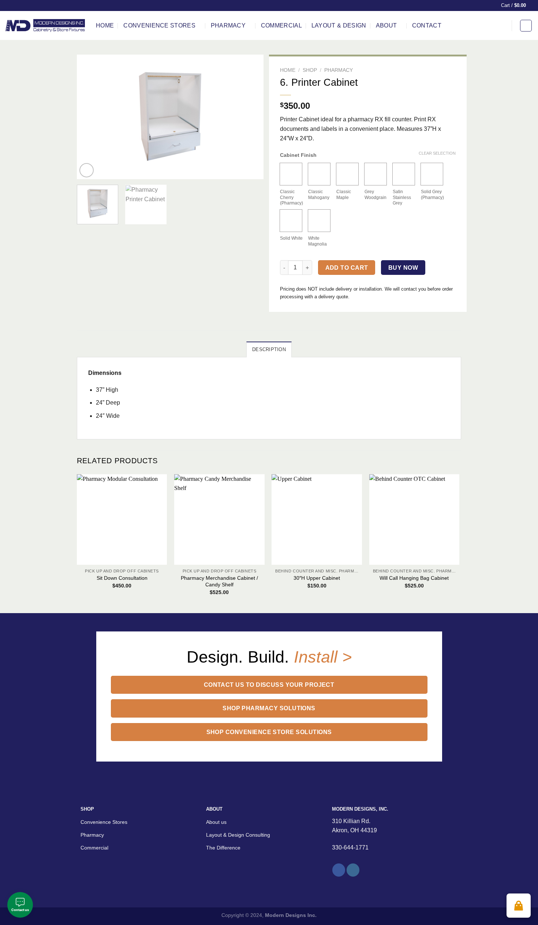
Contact (426, 25)
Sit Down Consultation (122, 578)
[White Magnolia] (319, 221)
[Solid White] (291, 221)
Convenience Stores (159, 25)
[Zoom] (86, 170)
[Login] (526, 26)
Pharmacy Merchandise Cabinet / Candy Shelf (219, 581)
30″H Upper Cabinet (317, 578)
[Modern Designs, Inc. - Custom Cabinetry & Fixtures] (45, 25)
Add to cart (346, 268)
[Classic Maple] (347, 174)
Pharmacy (228, 25)
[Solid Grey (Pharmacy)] (432, 174)
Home (105, 25)
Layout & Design (338, 25)
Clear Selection (437, 153)
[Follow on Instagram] (353, 870)
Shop (310, 70)
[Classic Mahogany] (319, 174)
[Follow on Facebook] (338, 870)
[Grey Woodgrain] (375, 174)
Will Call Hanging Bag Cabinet (414, 578)
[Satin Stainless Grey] (404, 174)
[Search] (501, 25)
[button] (519, 905)
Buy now (403, 268)
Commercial (281, 25)
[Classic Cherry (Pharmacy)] (291, 174)
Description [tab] (269, 349)
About (386, 25)
